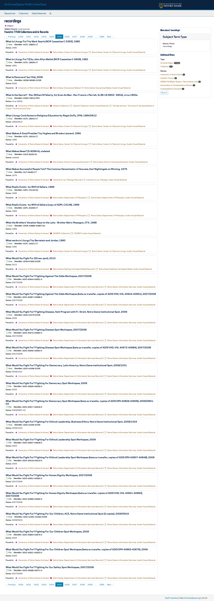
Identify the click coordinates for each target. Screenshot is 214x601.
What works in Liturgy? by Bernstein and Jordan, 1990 (35, 240)
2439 (90, 36)
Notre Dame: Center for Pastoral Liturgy (70, 52)
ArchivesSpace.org (192, 598)
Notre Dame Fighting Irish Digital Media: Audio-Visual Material (125, 269)
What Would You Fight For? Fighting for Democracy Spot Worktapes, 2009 (46, 383)
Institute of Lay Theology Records (67, 179)
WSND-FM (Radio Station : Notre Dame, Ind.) (179, 81)
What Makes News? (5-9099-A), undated (28, 151)
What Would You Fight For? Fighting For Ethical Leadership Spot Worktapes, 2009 (51, 439)
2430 (20, 36)
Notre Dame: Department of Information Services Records (78, 287)
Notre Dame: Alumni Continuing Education (70, 162)
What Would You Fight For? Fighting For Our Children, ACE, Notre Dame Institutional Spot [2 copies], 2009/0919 (67, 513)
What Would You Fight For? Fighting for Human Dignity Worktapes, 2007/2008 (49, 475)
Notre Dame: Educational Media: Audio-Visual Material (107, 88)
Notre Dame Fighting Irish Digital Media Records (73, 269)
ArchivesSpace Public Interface (25, 4)
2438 (82, 36)
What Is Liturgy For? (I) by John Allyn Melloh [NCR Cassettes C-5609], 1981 (47, 59)
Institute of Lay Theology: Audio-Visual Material (106, 179)
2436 (67, 36)
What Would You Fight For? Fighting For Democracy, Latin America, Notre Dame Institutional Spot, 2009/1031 (66, 365)
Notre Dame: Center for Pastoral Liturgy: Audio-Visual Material (118, 52)
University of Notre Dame (171, 74)
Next (110, 36)
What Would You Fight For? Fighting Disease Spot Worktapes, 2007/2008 (46, 329)
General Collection (60, 105)
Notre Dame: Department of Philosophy (69, 197)
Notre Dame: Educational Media (66, 88)
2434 (51, 36)
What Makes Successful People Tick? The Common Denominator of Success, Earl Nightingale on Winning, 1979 (66, 168)
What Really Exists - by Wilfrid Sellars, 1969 (30, 186)
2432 (36, 36)
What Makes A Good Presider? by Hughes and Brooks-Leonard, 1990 (43, 133)
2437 (74, 36)
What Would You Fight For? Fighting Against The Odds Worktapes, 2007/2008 (49, 276)
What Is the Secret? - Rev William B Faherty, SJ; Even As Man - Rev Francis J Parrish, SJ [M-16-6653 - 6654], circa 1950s (72, 94)
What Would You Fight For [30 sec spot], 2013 (31, 258)
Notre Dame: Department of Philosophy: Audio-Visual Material (117, 197)
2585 (101, 36)
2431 (28, 36)
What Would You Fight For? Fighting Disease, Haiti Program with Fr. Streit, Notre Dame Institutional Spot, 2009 (66, 311)
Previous (11, 36)
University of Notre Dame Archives (33, 52)
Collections (23, 13)
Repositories (9, 13)
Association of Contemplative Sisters (176, 85)
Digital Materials (39, 13)
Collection (164, 66)
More (163, 92)
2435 (59, 36)
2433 (43, 36)
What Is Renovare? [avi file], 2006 (24, 77)
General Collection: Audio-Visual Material (90, 105)
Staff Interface (171, 598)
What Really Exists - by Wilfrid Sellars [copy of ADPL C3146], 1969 (42, 204)
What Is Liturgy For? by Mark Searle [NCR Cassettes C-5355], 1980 (43, 41)
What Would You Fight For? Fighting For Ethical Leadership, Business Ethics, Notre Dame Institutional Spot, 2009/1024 (71, 421)
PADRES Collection (61, 233)
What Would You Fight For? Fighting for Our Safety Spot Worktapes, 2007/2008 (50, 567)
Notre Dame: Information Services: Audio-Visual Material (131, 287)
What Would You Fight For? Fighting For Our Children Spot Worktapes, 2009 (47, 531)
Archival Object (167, 63)
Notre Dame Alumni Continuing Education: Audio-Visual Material (120, 162)
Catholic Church (167, 78)
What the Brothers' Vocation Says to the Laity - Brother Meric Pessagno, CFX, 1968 (51, 222)
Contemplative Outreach (171, 88)
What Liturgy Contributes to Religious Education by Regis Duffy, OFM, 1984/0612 (51, 115)
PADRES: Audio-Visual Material (87, 233)
